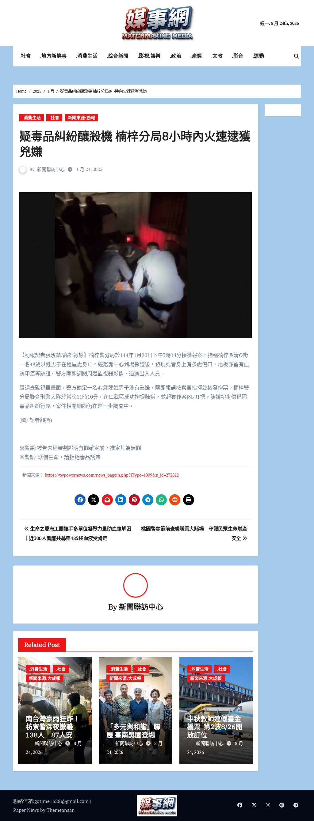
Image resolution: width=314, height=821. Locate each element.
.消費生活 (87, 55)
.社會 (25, 55)
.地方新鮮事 (53, 55)
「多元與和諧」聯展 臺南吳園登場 (133, 730)
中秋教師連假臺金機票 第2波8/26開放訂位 (214, 726)
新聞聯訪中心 (51, 169)
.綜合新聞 (117, 55)
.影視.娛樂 (149, 55)
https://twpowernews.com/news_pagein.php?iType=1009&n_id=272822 (112, 475)
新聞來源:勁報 (81, 117)
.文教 (217, 55)
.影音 (237, 55)
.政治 (176, 55)
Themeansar (60, 810)
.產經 (196, 55)
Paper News (26, 810)
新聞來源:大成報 (44, 678)
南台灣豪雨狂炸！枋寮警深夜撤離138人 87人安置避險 (53, 730)
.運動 (258, 55)
